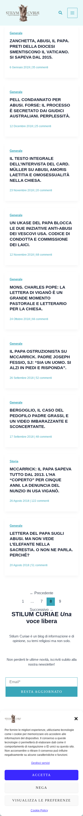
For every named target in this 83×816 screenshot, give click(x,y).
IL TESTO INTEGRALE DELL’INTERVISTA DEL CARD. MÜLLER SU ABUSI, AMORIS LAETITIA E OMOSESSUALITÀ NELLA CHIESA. (39, 169)
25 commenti (43, 126)
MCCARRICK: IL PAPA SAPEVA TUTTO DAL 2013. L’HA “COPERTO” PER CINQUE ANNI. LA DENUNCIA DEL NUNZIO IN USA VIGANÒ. (40, 479)
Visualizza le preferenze (41, 800)
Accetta (41, 775)
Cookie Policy (39, 810)
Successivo (41, 610)
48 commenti (44, 436)
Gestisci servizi (40, 763)
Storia (14, 461)
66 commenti (40, 319)
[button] (76, 718)
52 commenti (44, 378)
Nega (41, 787)
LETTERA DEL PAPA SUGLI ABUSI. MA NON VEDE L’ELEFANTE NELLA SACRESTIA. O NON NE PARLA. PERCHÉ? (41, 544)
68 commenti (44, 254)
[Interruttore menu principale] (72, 13)
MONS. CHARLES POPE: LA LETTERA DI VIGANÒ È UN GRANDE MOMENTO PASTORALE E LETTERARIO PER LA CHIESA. (38, 298)
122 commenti (40, 500)
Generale (16, 33)
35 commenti (40, 67)
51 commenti (39, 565)
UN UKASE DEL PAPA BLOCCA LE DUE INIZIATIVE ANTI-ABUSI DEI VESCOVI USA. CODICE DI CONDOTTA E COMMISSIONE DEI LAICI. (41, 233)
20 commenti (44, 190)
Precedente (41, 593)
